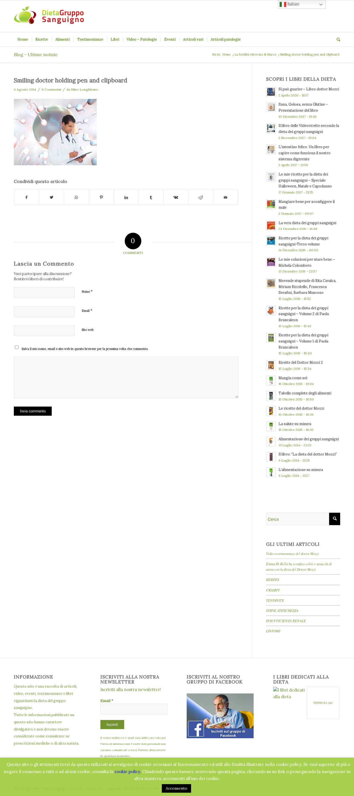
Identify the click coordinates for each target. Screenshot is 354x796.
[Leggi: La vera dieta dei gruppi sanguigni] (271, 226)
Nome (87, 291)
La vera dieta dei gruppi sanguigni (307, 223)
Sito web (87, 330)
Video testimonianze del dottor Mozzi (292, 553)
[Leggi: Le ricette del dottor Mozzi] (271, 411)
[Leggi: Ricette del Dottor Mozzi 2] (271, 365)
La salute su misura (294, 423)
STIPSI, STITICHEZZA (282, 610)
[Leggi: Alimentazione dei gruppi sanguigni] (271, 442)
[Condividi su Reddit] (200, 197)
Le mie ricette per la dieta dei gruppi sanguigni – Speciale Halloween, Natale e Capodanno (305, 180)
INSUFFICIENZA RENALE (286, 620)
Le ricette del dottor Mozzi (301, 408)
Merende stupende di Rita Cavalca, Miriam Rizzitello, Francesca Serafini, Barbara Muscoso (307, 286)
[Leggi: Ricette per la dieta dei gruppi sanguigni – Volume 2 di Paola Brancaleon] (271, 311)
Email (87, 310)
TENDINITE (275, 600)
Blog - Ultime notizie (36, 54)
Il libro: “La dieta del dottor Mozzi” (307, 454)
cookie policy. (127, 771)
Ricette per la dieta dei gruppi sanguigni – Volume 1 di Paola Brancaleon (303, 341)
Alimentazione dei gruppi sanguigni (308, 439)
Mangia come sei (292, 378)
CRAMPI (272, 590)
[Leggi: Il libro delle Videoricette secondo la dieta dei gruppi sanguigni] (271, 128)
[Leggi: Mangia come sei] (271, 381)
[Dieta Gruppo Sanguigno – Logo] (49, 16)
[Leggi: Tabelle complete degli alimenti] (271, 396)
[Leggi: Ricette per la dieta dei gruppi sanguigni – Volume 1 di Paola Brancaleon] (271, 338)
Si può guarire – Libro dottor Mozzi (308, 89)
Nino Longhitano (84, 89)
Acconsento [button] (176, 788)
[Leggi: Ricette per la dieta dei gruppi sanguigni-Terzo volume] (271, 241)
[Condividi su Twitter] (51, 197)
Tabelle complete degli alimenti (304, 393)
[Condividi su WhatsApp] (76, 197)
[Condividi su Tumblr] (151, 197)
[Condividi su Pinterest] (101, 197)
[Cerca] (336, 39)
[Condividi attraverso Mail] (225, 197)
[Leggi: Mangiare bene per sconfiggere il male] (271, 204)
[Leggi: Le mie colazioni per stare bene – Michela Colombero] (271, 262)
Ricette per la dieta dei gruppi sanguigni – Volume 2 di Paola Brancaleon (303, 314)
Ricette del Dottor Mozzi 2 (300, 362)
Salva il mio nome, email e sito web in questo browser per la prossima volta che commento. (85, 349)
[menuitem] (23, 39)
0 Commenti (51, 89)
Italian (292, 4)
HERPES (272, 579)
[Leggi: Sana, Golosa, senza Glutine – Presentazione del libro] (271, 107)
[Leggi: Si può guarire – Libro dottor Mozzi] (271, 92)
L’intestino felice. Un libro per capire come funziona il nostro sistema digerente (304, 153)
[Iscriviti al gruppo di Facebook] (220, 736)
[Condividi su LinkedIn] (126, 197)
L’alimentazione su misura (300, 469)
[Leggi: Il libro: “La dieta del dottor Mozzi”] (271, 457)
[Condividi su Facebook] (26, 197)
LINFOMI (273, 631)
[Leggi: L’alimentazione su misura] (271, 472)
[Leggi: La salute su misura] (271, 426)
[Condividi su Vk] (176, 197)
